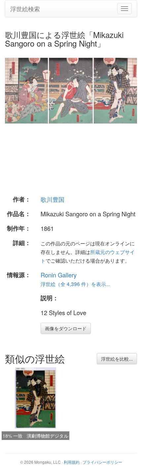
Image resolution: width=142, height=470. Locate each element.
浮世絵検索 (25, 8)
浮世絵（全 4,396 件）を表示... (75, 283)
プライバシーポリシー (102, 462)
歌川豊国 (52, 199)
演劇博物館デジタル (47, 435)
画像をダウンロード (66, 328)
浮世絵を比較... (117, 358)
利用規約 (72, 462)
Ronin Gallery (59, 275)
